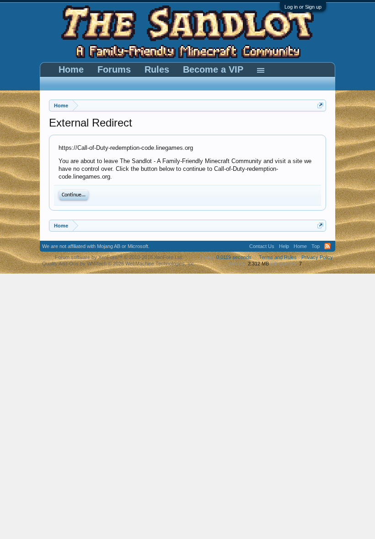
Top (315, 246)
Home (71, 69)
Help (284, 246)
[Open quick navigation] (320, 105)
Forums (114, 69)
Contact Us (261, 246)
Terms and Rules (278, 257)
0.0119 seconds (234, 257)
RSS (327, 246)
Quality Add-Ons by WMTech (119, 263)
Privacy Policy (317, 257)
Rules (157, 69)
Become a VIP (213, 69)
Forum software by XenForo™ (119, 257)
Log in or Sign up (302, 7)
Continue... (74, 195)
